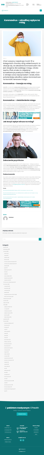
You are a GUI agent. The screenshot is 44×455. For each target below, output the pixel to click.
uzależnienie (5, 319)
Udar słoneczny (7, 376)
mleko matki (6, 354)
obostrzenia (6, 290)
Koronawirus (5, 284)
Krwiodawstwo (6, 345)
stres (5, 372)
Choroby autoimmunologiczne (9, 261)
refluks (5, 273)
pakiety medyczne (7, 312)
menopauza (6, 349)
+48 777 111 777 (15, 2)
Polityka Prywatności (8, 439)
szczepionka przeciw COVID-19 (9, 294)
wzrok (5, 378)
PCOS (5, 271)
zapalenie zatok (7, 280)
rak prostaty (6, 366)
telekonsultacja (7, 317)
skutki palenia (6, 370)
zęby (5, 390)
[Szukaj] (40, 239)
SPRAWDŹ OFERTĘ (22, 414)
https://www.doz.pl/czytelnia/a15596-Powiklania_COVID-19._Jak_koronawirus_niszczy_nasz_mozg (18, 190)
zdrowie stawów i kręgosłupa (9, 388)
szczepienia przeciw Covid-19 (19, 184)
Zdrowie (4, 321)
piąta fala (6, 292)
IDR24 (36, 434)
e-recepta (6, 308)
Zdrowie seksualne (7, 386)
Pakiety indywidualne (39, 4)
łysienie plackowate (7, 347)
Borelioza (5, 247)
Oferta (4, 304)
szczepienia (6, 374)
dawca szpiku (6, 331)
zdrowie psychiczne (7, 384)
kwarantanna (6, 288)
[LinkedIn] (2, 4)
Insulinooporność (7, 269)
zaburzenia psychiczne (8, 380)
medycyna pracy (6, 298)
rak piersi (6, 364)
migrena (5, 351)
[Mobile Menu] (41, 10)
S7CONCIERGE (36, 429)
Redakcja (4, 58)
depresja (6, 265)
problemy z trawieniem (8, 360)
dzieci (5, 337)
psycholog (6, 315)
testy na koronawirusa (8, 296)
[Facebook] (3, 4)
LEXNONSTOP (36, 432)
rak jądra (5, 362)
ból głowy (6, 327)
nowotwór (5, 300)
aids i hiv (5, 253)
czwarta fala (6, 286)
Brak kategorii (5, 249)
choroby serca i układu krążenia (9, 263)
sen (5, 368)
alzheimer (6, 257)
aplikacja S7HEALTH (7, 306)
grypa (5, 267)
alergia (5, 255)
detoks (5, 333)
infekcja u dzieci (7, 341)
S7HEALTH (36, 427)
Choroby (5, 251)
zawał (5, 382)
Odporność (5, 302)
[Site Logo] (5, 10)
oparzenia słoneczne (8, 358)
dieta (5, 335)
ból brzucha (6, 325)
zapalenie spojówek (7, 278)
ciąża (5, 329)
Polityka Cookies (8, 441)
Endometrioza (6, 339)
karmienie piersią (7, 343)
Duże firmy (33, 4)
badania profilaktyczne (8, 323)
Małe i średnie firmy (27, 4)
